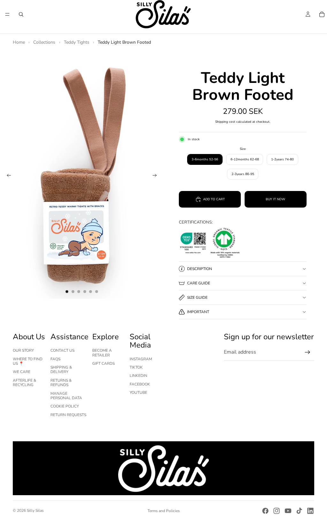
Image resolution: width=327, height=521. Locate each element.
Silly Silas (35, 510)
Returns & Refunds (61, 382)
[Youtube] (288, 511)
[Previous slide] (7, 176)
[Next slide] (156, 176)
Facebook (140, 384)
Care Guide (198, 283)
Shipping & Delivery (61, 369)
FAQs (55, 359)
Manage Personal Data (66, 395)
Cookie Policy (64, 406)
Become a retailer (102, 352)
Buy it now (275, 199)
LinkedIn (138, 375)
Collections (44, 42)
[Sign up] (307, 352)
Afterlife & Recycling (24, 382)
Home (19, 42)
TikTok (136, 367)
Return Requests (68, 414)
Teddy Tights (76, 42)
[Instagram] (276, 511)
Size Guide (197, 297)
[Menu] (7, 14)
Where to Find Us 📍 (27, 361)
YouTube (138, 392)
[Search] (21, 14)
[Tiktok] (299, 511)
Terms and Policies (164, 510)
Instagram (141, 359)
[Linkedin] (310, 511)
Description (199, 268)
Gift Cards (103, 363)
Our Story (23, 350)
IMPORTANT (198, 311)
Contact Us (62, 350)
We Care (21, 371)
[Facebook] (265, 511)
